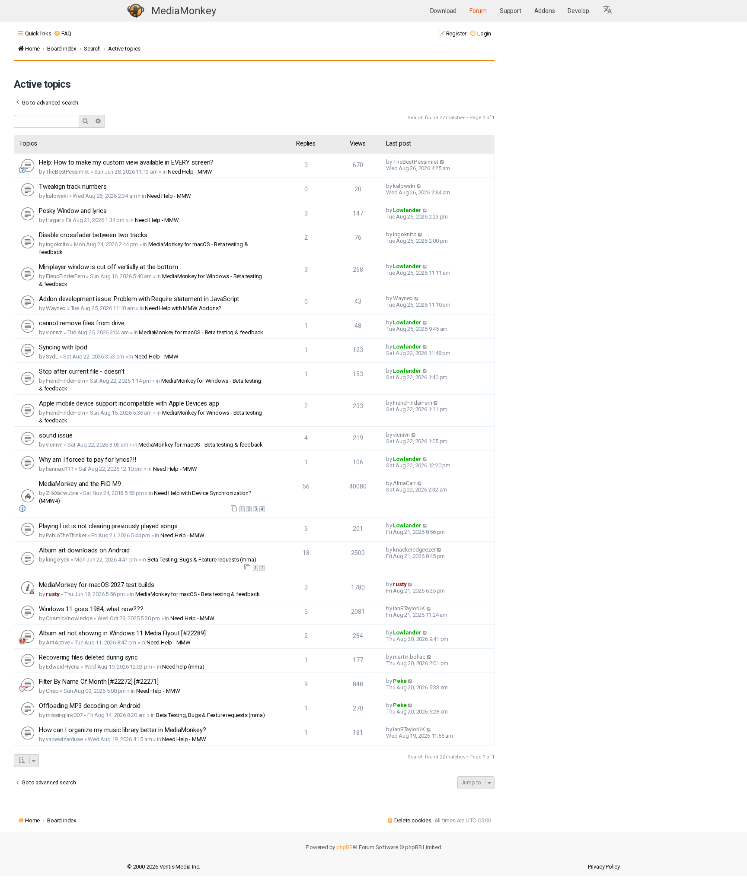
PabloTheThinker (66, 535)
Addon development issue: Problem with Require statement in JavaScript (139, 299)
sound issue (56, 435)
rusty (52, 594)
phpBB (344, 847)
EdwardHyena (63, 666)
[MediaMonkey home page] (135, 11)
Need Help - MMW (190, 171)
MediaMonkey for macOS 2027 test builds (96, 585)
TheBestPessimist (67, 171)
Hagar (53, 220)
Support (510, 10)
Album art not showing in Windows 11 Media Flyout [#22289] (122, 633)
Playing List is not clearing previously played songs (108, 526)
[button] (607, 11)
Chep (52, 691)
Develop (578, 10)
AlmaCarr (404, 483)
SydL (52, 356)
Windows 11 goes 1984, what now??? (91, 609)
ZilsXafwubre (62, 493)
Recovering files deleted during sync (88, 657)
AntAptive (58, 642)
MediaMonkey (183, 11)
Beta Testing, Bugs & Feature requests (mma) (201, 559)
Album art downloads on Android (84, 550)
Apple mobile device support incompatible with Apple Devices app (129, 403)
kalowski (56, 196)
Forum (478, 10)
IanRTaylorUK (409, 608)
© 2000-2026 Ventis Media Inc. (163, 866)
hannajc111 (59, 469)
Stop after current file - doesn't (81, 371)
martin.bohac (409, 656)
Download (443, 10)
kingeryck (57, 559)
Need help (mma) (183, 666)
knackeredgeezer (414, 549)
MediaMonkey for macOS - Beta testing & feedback (201, 332)
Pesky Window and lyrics (72, 211)
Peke (399, 681)
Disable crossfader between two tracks (93, 235)
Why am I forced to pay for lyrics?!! (87, 459)
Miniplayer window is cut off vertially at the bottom (108, 267)
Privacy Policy (604, 866)
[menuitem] (62, 33)
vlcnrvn (54, 332)
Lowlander (407, 210)
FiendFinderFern (65, 276)
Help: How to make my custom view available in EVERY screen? (126, 162)
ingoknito (57, 244)
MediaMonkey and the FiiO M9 (80, 484)
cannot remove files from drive (81, 323)
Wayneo (56, 308)
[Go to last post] (442, 162)
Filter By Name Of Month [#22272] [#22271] (99, 681)
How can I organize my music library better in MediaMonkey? (122, 730)
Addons (544, 10)
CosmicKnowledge (69, 618)
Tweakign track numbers (73, 186)
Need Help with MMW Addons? (183, 308)
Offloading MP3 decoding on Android (89, 706)
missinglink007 (64, 715)
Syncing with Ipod (63, 347)
